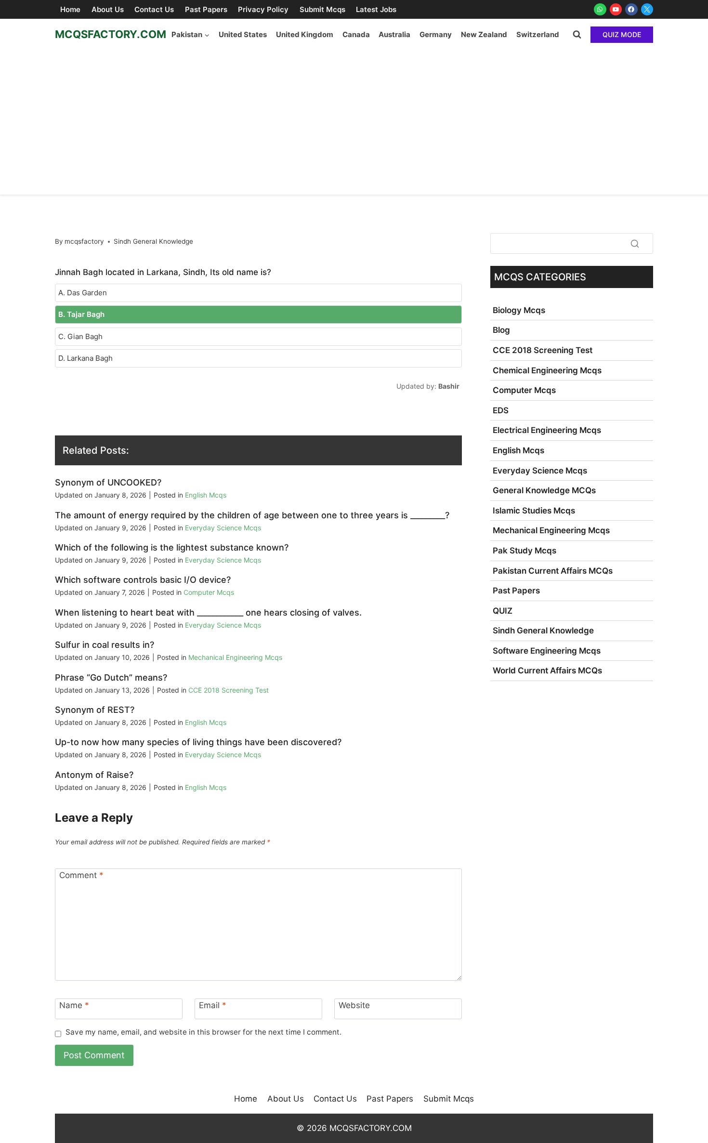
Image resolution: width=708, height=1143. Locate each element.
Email (212, 1005)
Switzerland (537, 34)
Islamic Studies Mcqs (534, 510)
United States (243, 34)
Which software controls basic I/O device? (143, 580)
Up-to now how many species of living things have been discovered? (198, 742)
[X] (647, 9)
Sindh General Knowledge (153, 241)
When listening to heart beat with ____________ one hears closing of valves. (208, 612)
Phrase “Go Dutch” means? (111, 677)
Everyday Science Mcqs (223, 528)
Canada (356, 34)
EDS (501, 410)
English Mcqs (205, 495)
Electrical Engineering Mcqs (547, 430)
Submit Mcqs (322, 9)
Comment (81, 875)
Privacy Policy (263, 9)
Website (354, 1005)
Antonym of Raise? (94, 775)
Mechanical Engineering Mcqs (235, 657)
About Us (108, 9)
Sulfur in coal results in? (104, 645)
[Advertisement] (354, 122)
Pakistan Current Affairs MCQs (553, 571)
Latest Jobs (376, 9)
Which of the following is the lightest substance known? (171, 547)
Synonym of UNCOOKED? (108, 482)
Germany (436, 34)
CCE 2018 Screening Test (228, 690)
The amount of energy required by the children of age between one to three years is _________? (252, 515)
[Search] (634, 243)
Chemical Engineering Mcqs (547, 370)
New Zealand (484, 34)
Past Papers (206, 9)
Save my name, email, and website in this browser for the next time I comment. (203, 1032)
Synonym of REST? (94, 710)
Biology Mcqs (519, 310)
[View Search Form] (577, 34)
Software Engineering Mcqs (547, 651)
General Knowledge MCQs (544, 490)
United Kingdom (304, 34)
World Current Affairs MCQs (547, 670)
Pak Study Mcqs (524, 550)
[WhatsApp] (600, 9)
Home (70, 9)
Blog (501, 330)
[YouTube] (616, 9)
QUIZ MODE (622, 34)
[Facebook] (631, 9)
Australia (394, 34)
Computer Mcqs (209, 592)
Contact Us (154, 9)
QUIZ (502, 611)
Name (74, 1005)
